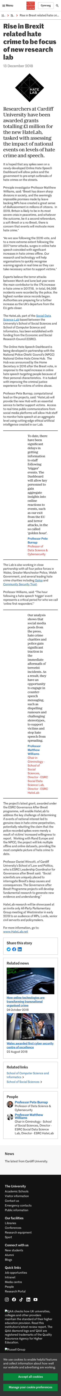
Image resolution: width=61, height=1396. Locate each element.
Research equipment (18, 1232)
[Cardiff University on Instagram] (7, 1299)
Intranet (10, 1277)
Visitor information (17, 1196)
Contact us (12, 1201)
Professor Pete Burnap (38, 546)
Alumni (9, 1255)
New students (14, 1250)
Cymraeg (46, 5)
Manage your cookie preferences (30, 1387)
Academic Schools (16, 1191)
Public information (16, 1210)
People (9, 1286)
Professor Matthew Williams (38, 769)
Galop (39, 580)
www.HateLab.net (15, 931)
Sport (8, 1237)
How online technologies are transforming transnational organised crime (26, 1001)
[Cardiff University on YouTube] (35, 1299)
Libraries (10, 1223)
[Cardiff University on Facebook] (14, 1299)
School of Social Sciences (23, 1082)
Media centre (13, 1282)
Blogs (8, 1259)
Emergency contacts (18, 1205)
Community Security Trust (20, 584)
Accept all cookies (30, 1376)
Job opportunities (16, 1272)
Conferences (13, 1228)
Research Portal (15, 1291)
